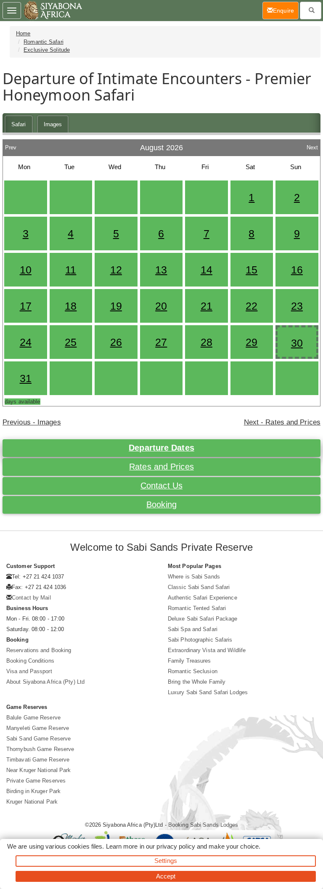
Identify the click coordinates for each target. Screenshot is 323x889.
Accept (166, 876)
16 (297, 270)
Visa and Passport (29, 671)
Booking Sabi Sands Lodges (203, 825)
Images (53, 124)
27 (161, 342)
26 (116, 342)
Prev (10, 145)
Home (23, 33)
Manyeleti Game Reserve (37, 728)
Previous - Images (32, 422)
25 (71, 342)
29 (251, 342)
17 (26, 306)
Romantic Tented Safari (197, 608)
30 (297, 343)
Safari (18, 124)
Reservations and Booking (38, 650)
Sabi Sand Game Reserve (38, 738)
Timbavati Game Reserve (37, 759)
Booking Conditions (30, 661)
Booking (161, 504)
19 (116, 306)
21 (206, 306)
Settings (165, 860)
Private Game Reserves (36, 781)
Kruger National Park (32, 802)
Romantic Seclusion (192, 671)
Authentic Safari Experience (202, 597)
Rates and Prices (161, 466)
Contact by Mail (31, 597)
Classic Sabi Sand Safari (199, 587)
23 (297, 306)
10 (26, 270)
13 (161, 270)
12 (116, 270)
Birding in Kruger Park (33, 791)
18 (71, 306)
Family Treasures (189, 661)
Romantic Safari (44, 42)
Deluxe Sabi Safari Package (203, 619)
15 (251, 270)
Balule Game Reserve (33, 717)
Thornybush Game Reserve (40, 749)
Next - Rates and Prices (282, 422)
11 (70, 270)
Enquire (286, 10)
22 (251, 306)
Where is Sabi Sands (194, 576)
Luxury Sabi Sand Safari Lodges (208, 692)
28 (206, 342)
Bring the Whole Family (196, 682)
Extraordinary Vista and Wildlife (207, 650)
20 (161, 306)
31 (26, 378)
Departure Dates (161, 447)
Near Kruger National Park (38, 770)
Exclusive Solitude (47, 50)
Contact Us (161, 485)
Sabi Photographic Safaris (200, 640)
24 (26, 342)
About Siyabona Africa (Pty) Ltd (45, 682)
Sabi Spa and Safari (192, 629)
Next (312, 145)
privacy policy (175, 846)
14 (206, 270)
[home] (52, 10)
